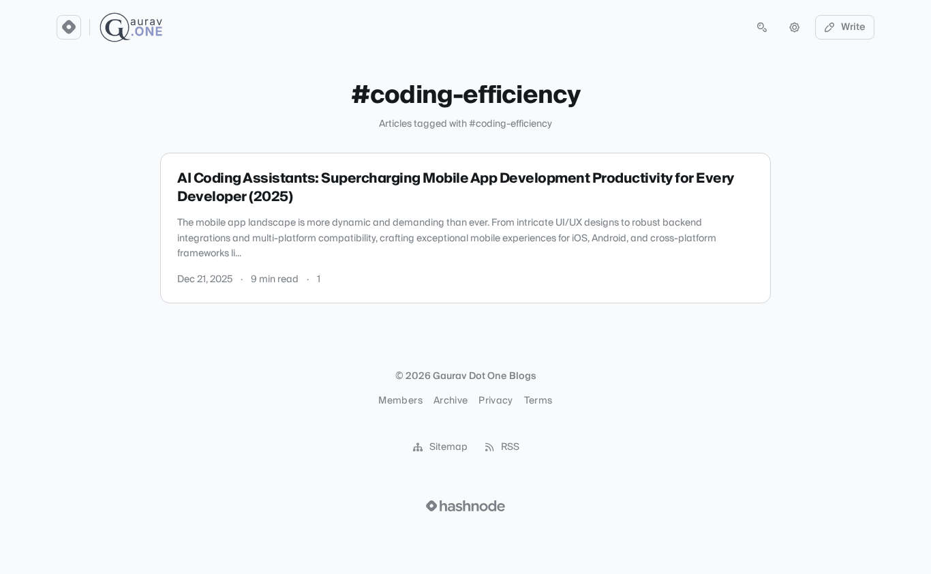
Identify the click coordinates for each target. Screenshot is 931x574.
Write (853, 27)
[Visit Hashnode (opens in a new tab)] (465, 505)
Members (400, 401)
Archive (450, 401)
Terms (538, 401)
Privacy (495, 401)
